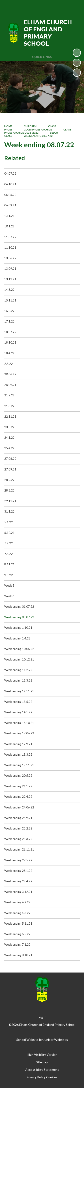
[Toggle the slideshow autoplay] (77, 53)
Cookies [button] (52, 1077)
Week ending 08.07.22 (38, 135)
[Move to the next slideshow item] (77, 72)
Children (30, 126)
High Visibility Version (42, 1054)
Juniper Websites (55, 1039)
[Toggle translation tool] (52, 6)
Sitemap (42, 1062)
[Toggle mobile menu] (75, 6)
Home (8, 126)
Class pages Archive (38, 129)
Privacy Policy (35, 1077)
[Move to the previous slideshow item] (77, 63)
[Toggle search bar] (63, 6)
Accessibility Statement (42, 1069)
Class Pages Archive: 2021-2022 (37, 131)
